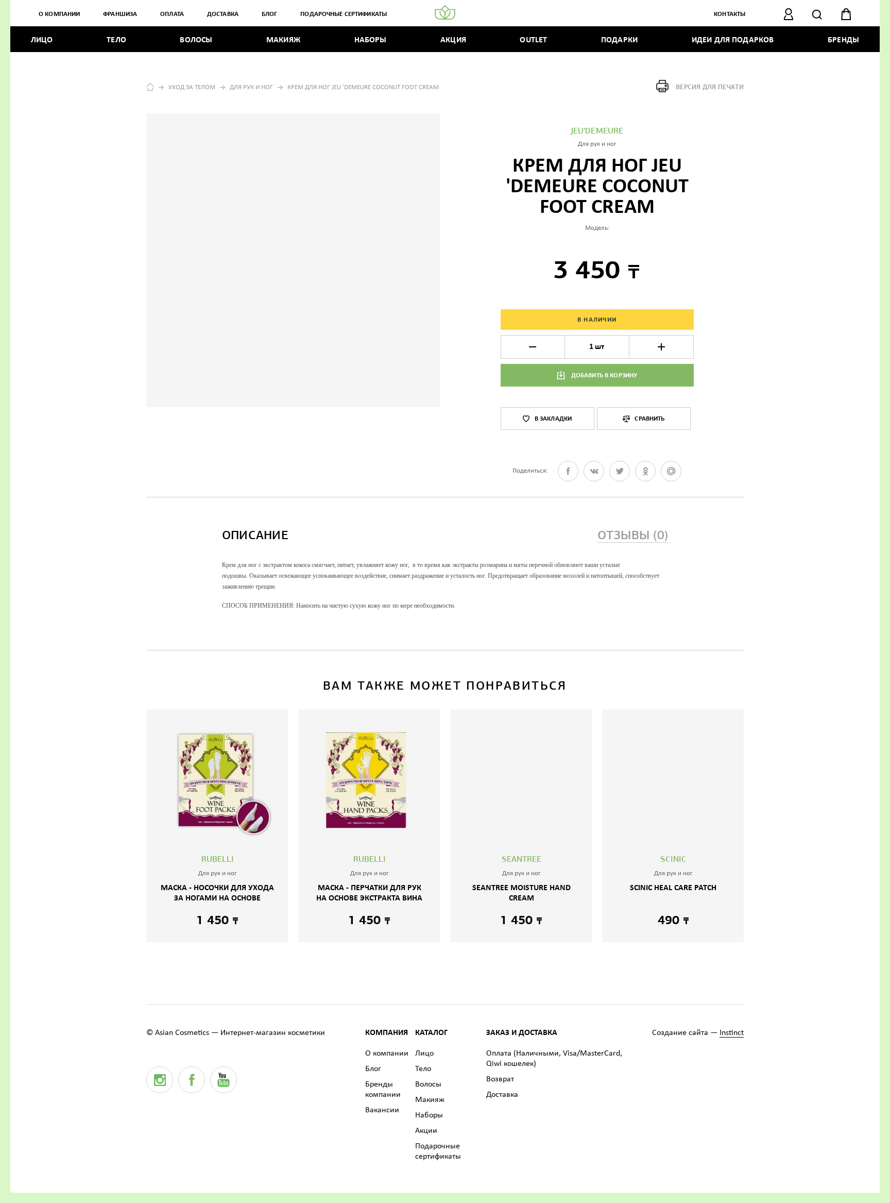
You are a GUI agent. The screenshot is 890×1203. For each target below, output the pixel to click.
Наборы (370, 40)
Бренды (843, 40)
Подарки (619, 40)
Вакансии (382, 1110)
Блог (270, 14)
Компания (386, 1033)
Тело (116, 40)
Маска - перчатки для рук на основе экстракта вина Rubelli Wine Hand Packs (369, 898)
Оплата (172, 14)
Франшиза (120, 14)
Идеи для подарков (733, 40)
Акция (453, 40)
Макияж (283, 40)
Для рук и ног (251, 87)
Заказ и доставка (521, 1033)
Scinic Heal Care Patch (673, 888)
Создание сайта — (698, 1033)
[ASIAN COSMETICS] (445, 13)
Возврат (500, 1079)
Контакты (729, 14)
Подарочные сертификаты (343, 14)
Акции (426, 1131)
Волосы (196, 40)
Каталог (431, 1033)
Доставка (222, 14)
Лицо (42, 40)
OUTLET (533, 40)
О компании (59, 14)
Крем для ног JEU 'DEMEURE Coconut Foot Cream (363, 87)
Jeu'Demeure (597, 131)
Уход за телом (191, 87)
